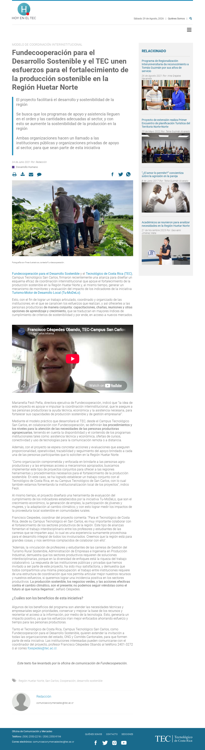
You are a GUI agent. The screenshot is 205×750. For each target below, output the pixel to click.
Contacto (112, 734)
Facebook (94, 743)
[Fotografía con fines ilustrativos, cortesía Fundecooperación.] (72, 218)
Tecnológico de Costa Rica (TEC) (109, 274)
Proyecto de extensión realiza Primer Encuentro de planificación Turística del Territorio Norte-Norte (166, 123)
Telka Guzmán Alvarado (178, 131)
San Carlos (52, 680)
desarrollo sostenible (89, 680)
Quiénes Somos (176, 18)
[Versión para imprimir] (15, 174)
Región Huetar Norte (31, 680)
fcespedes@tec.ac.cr (42, 648)
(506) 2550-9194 (52, 736)
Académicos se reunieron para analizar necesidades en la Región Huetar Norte (166, 224)
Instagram (113, 743)
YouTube (123, 743)
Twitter (104, 743)
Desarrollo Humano (27, 166)
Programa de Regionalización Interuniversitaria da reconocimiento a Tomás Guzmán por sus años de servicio (165, 65)
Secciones (127, 734)
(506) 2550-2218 (31, 736)
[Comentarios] (40, 174)
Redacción (41, 162)
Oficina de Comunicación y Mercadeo (32, 731)
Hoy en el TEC (24, 10)
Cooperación (68, 680)
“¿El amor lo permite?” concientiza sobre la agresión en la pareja (163, 174)
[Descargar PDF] (24, 174)
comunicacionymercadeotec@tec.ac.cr (53, 741)
